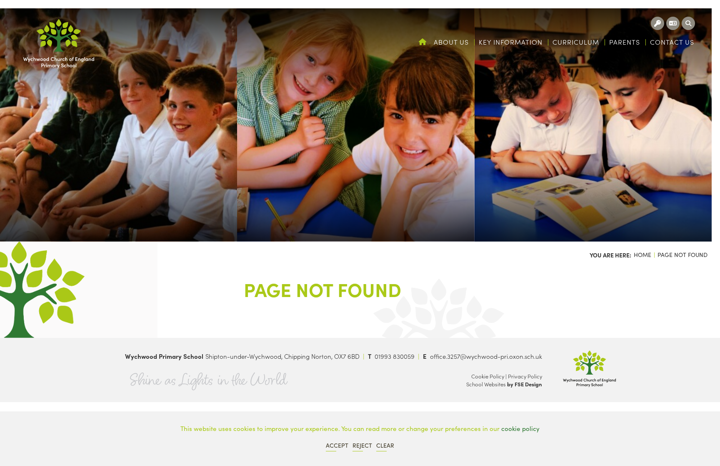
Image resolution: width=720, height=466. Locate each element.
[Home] (59, 44)
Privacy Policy (525, 376)
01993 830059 (395, 356)
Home (642, 255)
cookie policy (520, 428)
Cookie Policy (487, 376)
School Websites (486, 384)
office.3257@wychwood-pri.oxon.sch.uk (486, 356)
